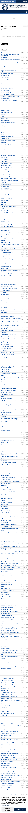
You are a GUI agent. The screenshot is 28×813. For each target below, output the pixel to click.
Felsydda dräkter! (4, 646)
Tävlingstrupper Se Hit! (5, 537)
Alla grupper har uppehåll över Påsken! (9, 288)
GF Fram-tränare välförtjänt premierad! (9, 759)
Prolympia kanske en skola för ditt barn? (9, 451)
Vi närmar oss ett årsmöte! (6, 785)
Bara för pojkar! (4, 460)
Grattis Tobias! (4, 414)
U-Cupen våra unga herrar (6, 711)
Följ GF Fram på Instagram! (6, 777)
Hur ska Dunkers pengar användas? (8, 477)
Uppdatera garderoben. (6, 75)
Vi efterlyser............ (4, 292)
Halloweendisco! (4, 146)
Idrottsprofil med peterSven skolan (8, 755)
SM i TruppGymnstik (8, 26)
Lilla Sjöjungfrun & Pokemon (7, 761)
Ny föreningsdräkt (4, 747)
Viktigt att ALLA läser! (5, 379)
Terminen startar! (4, 118)
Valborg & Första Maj (5, 174)
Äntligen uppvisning (5, 294)
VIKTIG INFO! (3, 737)
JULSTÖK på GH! (4, 200)
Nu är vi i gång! (4, 214)
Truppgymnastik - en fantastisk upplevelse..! (10, 781)
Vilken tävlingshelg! (5, 751)
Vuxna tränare (3, 416)
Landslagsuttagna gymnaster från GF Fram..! (10, 551)
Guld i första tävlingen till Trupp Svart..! (9, 771)
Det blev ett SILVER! (5, 221)
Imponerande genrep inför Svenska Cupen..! (10, 753)
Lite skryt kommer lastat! (6, 165)
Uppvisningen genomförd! (6, 290)
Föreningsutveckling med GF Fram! (8, 682)
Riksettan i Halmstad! (5, 428)
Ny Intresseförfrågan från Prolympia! (8, 334)
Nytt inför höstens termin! (6, 392)
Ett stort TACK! (4, 485)
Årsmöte (2, 246)
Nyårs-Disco (3, 256)
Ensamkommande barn (6, 735)
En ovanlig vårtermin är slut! (6, 384)
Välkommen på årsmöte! (6, 779)
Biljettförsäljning (4, 598)
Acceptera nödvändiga (7, 809)
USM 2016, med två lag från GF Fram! (8, 652)
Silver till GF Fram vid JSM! (6, 698)
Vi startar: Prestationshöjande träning (8, 407)
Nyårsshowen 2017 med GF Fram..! (8, 590)
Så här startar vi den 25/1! (6, 348)
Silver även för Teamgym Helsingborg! (9, 696)
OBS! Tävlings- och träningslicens (8, 155)
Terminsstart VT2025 (5, 130)
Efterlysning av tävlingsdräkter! (7, 263)
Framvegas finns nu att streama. (7, 128)
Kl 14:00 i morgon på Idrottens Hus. (8, 81)
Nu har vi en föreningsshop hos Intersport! (10, 386)
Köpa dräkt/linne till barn (6, 468)
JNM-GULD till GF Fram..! (6, 512)
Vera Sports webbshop (6, 475)
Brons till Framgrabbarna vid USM (8, 555)
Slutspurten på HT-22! (5, 254)
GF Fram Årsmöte (4, 350)
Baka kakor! (3, 204)
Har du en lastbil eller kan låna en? (8, 248)
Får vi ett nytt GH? (4, 421)
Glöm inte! (3, 466)
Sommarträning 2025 (5, 120)
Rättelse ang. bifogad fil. (6, 194)
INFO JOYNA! (3, 182)
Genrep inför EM (4, 639)
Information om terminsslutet (7, 510)
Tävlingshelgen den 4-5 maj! (6, 430)
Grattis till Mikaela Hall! (5, 763)
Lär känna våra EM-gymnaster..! (7, 473)
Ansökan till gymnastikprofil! (7, 684)
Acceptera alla (20, 809)
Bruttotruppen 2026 (5, 79)
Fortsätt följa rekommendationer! (8, 330)
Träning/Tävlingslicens (5, 648)
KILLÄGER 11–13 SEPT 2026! (7, 73)
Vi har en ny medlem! (5, 487)
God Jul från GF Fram (5, 357)
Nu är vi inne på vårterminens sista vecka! (9, 280)
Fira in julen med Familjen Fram (7, 136)
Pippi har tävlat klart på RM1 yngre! (8, 573)
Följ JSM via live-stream (6, 703)
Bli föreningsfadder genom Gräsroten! (9, 605)
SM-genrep (3, 658)
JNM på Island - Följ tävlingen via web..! (9, 792)
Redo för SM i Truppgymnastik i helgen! (9, 656)
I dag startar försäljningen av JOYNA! (8, 178)
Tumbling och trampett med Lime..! (8, 729)
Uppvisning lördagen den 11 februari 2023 (10, 244)
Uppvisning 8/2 (4, 86)
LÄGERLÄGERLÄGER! (5, 765)
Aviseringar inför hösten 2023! (7, 226)
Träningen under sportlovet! (6, 340)
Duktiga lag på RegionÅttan (6, 404)
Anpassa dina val (5, 805)
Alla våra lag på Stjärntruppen (7, 603)
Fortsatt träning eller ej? (6, 364)
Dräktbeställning (4, 159)
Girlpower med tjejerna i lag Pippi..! (8, 733)
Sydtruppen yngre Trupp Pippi (7, 609)
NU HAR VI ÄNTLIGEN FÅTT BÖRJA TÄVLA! (10, 325)
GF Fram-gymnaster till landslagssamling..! (10, 650)
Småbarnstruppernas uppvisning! (8, 749)
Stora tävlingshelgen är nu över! (7, 440)
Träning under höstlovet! (6, 144)
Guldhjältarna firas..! (5, 508)
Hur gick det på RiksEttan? (6, 426)
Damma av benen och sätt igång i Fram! (9, 258)
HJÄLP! (2, 208)
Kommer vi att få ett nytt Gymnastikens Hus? (10, 456)
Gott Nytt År (3, 132)
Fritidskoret (3, 103)
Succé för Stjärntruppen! (6, 582)
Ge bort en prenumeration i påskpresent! (9, 180)
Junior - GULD (4, 312)
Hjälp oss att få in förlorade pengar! (8, 388)
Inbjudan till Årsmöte (5, 300)
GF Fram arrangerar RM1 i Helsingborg (9, 744)
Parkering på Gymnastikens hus (7, 541)
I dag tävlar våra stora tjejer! (6, 198)
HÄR (12, 38)
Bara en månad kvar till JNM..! (7, 526)
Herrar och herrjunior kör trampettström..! (9, 731)
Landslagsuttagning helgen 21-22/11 (8, 713)
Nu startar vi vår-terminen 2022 (7, 303)
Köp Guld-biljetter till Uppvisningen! (8, 94)
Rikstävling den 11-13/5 (6, 520)
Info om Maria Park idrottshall (7, 412)
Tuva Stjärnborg (4, 57)
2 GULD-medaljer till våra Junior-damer (9, 601)
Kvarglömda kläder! (5, 98)
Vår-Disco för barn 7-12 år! (6, 286)
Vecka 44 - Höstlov (5, 210)
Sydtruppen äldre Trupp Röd (7, 607)
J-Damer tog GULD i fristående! (7, 167)
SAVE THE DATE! (4, 108)
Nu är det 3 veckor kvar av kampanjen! (9, 539)
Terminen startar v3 (5, 594)
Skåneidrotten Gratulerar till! (6, 483)
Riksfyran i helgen (4, 506)
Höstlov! (2, 375)
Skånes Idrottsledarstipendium (7, 496)
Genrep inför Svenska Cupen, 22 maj (8, 565)
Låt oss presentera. (5, 110)
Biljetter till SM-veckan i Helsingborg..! (9, 524)
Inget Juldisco (4, 307)
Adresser (3, 116)
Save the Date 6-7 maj (5, 242)
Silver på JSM (3, 396)
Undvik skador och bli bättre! (7, 394)
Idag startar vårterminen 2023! (7, 252)
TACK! (2, 68)
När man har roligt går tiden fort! (7, 316)
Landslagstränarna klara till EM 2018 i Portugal (10, 567)
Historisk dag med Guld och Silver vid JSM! (10, 532)
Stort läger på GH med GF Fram (7, 575)
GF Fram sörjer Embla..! (5, 479)
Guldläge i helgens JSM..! (6, 596)
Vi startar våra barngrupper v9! (7, 346)
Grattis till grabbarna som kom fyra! (8, 400)
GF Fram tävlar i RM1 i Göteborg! (7, 578)
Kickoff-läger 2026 (5, 90)
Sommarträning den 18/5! (6, 230)
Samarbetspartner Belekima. (7, 88)
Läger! (2, 52)
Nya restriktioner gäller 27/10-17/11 (8, 373)
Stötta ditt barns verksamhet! (7, 680)
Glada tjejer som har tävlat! (6, 615)
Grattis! (2, 621)
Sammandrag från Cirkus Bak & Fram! (9, 789)
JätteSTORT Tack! (4, 504)
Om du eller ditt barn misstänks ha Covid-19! (10, 377)
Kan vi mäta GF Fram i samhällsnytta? (9, 212)
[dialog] (14, 804)
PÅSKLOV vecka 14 (5, 234)
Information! (3, 362)
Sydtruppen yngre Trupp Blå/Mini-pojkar (9, 611)
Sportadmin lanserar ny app (6, 163)
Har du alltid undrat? (5, 250)
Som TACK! (3, 500)
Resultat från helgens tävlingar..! (7, 502)
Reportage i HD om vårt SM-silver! (8, 219)
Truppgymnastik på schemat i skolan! (9, 773)
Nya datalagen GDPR (5, 494)
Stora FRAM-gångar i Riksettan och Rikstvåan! (10, 489)
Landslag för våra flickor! (6, 662)
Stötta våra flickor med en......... (7, 261)
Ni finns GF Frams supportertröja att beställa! (10, 176)
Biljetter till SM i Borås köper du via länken (9, 563)
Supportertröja (4, 157)
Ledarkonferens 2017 (5, 588)
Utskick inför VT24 (5, 196)
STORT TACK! (3, 202)
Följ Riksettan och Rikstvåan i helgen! (9, 491)
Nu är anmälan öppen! (5, 106)
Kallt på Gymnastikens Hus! (6, 398)
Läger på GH (3, 642)
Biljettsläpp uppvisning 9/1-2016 (7, 723)
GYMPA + (2, 586)
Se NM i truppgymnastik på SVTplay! (8, 206)
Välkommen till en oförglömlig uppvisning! (10, 96)
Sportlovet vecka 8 (5, 298)
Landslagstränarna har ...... (6, 498)
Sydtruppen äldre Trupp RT (6, 613)
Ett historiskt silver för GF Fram (7, 275)
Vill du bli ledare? (4, 442)
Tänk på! (2, 458)
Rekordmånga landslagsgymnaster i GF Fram (10, 481)
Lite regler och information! (6, 112)
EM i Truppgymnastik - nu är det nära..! (9, 462)
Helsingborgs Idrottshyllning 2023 (8, 140)
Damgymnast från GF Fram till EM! (8, 634)
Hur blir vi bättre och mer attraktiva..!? (8, 783)
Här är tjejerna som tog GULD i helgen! (9, 580)
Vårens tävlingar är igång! (6, 236)
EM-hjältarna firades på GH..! (7, 619)
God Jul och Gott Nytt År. (6, 92)
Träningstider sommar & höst (7, 569)
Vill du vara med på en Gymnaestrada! (9, 284)
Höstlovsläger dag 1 (5, 371)
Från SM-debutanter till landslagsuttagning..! (10, 546)
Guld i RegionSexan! (5, 126)
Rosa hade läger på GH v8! (6, 584)
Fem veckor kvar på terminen (7, 402)
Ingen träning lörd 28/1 (5, 592)
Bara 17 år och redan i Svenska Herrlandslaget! (11, 632)
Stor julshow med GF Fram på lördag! (9, 692)
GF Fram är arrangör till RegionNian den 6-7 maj (11, 232)
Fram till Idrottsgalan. (5, 77)
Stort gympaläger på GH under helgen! (9, 757)
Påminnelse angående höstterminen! (8, 390)
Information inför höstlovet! (6, 471)
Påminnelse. (3, 84)
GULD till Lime (4, 715)
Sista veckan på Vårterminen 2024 (8, 172)
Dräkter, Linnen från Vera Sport (7, 617)
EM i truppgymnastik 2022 (6, 273)
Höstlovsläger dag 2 (5, 369)
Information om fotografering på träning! (9, 336)
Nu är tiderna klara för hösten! (7, 423)
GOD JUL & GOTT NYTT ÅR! (6, 694)
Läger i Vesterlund (4, 644)
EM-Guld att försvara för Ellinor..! (7, 630)
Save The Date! (4, 153)
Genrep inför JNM (4, 522)
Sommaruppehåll (4, 161)
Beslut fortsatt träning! (5, 359)
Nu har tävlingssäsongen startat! (7, 678)
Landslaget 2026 (4, 66)
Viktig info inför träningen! (6, 381)
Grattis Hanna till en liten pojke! (7, 464)
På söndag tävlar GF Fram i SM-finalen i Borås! (10, 553)
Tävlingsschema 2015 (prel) (6, 787)
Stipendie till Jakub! (5, 169)
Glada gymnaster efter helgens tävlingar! (9, 528)
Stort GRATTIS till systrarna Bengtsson (9, 449)
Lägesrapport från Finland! (6, 514)
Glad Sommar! (4, 332)
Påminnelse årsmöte (5, 296)
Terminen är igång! (4, 268)
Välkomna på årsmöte (5, 186)
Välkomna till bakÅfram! (6, 184)
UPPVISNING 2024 (4, 191)
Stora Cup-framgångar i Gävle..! (7, 558)
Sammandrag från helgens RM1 (7, 742)
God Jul (2, 134)
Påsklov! (2, 444)
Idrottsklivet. (3, 142)
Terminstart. (3, 114)
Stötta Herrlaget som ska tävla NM (8, 217)
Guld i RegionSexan (5, 138)
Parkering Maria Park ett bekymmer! (8, 149)
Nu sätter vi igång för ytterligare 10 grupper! (10, 338)
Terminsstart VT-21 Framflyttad (7, 352)
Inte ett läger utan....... (5, 571)
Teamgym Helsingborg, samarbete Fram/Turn (10, 775)
